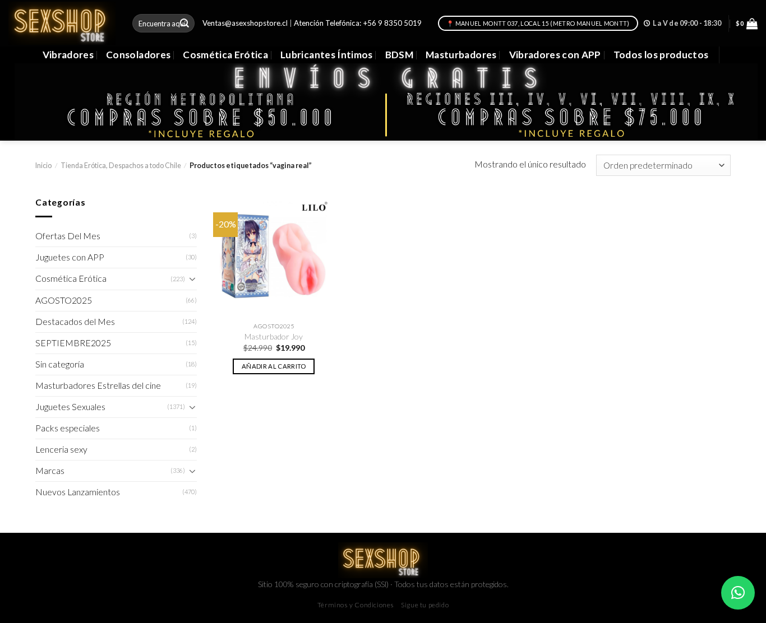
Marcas (49, 471)
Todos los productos (661, 55)
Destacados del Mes (75, 322)
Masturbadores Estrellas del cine (98, 385)
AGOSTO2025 (63, 300)
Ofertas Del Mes (67, 236)
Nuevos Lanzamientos (77, 492)
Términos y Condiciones (355, 605)
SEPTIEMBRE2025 (73, 343)
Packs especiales (67, 428)
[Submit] (185, 23)
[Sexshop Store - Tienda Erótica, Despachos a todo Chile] (62, 23)
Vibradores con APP (555, 55)
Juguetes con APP (69, 257)
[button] (738, 593)
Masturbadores (461, 55)
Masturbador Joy (273, 336)
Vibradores (68, 55)
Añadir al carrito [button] (274, 366)
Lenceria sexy (61, 449)
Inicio (43, 165)
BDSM (399, 55)
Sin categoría (59, 364)
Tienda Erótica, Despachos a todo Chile (121, 165)
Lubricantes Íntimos (326, 55)
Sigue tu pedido (425, 605)
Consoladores (138, 55)
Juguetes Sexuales (70, 407)
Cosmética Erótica (225, 55)
